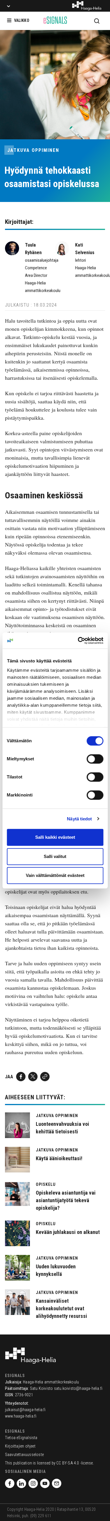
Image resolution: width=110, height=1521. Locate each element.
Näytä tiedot (79, 818)
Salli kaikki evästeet (55, 837)
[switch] (95, 759)
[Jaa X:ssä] (33, 1076)
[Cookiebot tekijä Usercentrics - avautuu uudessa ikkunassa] (78, 640)
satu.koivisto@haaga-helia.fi (78, 1388)
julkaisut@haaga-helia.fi (25, 1409)
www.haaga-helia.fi (21, 1416)
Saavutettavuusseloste (24, 1454)
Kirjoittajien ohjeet (20, 1446)
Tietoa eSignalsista (21, 1437)
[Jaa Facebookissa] (21, 1076)
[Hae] (96, 21)
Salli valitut (55, 856)
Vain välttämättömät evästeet (55, 875)
